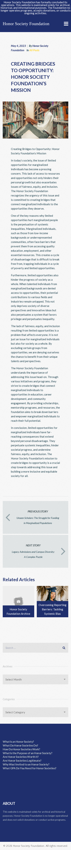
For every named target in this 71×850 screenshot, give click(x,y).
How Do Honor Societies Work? (21, 749)
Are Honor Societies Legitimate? (22, 760)
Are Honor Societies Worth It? (21, 756)
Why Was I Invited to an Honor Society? (26, 764)
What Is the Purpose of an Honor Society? (27, 753)
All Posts (34, 50)
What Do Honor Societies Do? (20, 745)
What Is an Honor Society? (18, 741)
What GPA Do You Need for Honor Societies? (29, 768)
